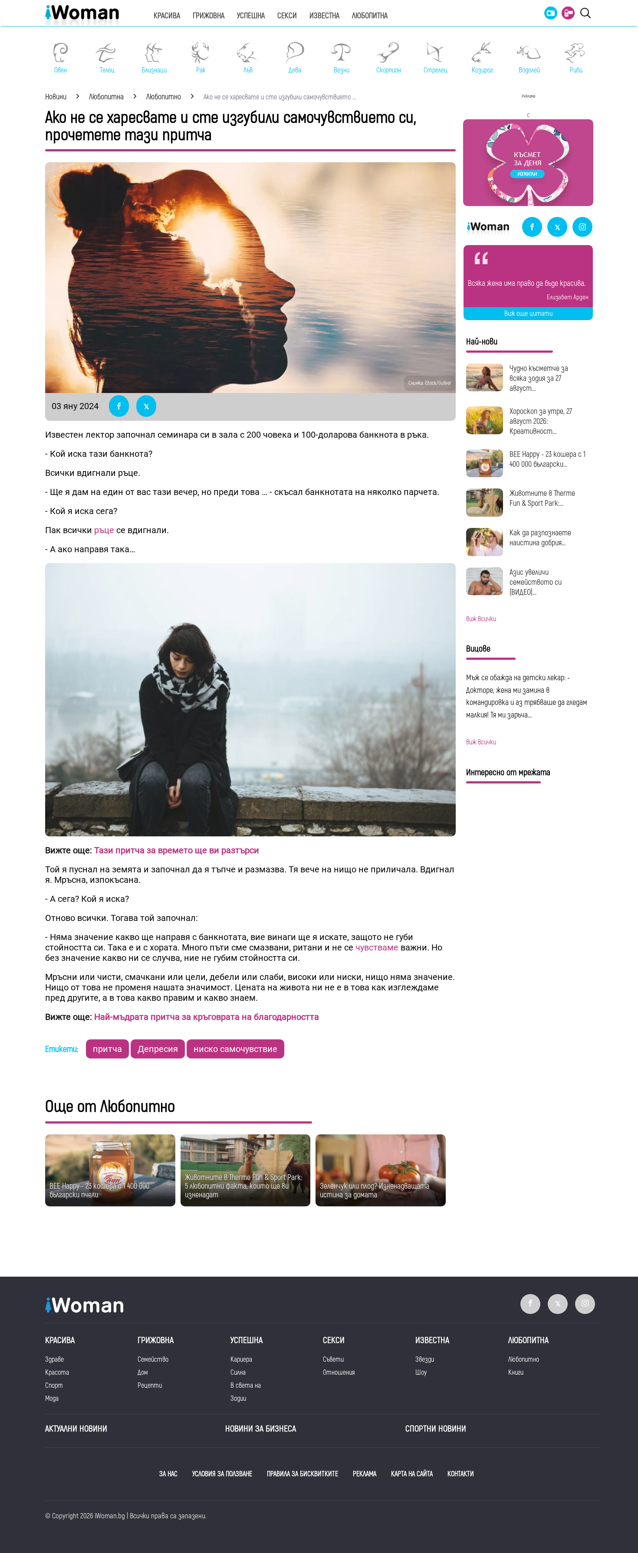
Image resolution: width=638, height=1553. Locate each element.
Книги (515, 1372)
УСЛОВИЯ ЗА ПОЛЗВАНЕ (222, 1474)
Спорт (54, 1385)
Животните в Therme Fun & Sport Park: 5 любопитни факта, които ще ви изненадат (243, 1186)
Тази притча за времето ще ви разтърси (175, 850)
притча (107, 1049)
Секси (287, 16)
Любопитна (370, 16)
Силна (238, 1372)
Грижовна (208, 16)
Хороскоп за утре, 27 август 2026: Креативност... (541, 421)
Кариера (241, 1359)
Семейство (153, 1359)
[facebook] (532, 228)
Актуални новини (76, 1428)
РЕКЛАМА (364, 1474)
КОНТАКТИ (460, 1474)
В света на (245, 1385)
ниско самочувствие (235, 1049)
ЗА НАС (168, 1474)
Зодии (238, 1398)
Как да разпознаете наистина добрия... (540, 538)
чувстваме (376, 947)
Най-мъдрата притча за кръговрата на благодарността (206, 1017)
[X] (557, 228)
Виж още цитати (528, 313)
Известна (324, 16)
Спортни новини (435, 1428)
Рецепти (150, 1385)
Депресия (158, 1049)
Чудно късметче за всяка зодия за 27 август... (539, 378)
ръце (104, 530)
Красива (167, 16)
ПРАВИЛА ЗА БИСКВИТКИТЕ (302, 1474)
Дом (143, 1372)
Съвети (333, 1359)
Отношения (339, 1372)
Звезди (424, 1359)
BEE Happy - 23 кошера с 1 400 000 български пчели (99, 1190)
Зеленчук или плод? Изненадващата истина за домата (374, 1190)
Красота (57, 1372)
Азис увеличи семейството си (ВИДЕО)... (536, 582)
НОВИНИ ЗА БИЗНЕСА (260, 1428)
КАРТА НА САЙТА (412, 1474)
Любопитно (523, 1359)
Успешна (251, 16)
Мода (52, 1398)
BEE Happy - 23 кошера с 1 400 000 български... (547, 459)
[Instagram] (582, 228)
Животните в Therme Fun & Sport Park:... (542, 498)
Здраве (54, 1359)
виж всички (481, 619)
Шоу (421, 1372)
